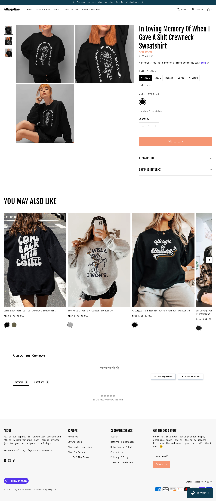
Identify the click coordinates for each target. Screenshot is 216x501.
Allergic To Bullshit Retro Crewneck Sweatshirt (161, 310)
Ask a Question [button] (164, 376)
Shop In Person (77, 452)
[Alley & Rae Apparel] (12, 9)
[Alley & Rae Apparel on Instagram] (9, 460)
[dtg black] (6, 324)
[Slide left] (73, 2)
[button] (57, 9)
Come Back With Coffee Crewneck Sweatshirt (30, 310)
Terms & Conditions (122, 462)
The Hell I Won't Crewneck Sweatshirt (90, 310)
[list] (75, 84)
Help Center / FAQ (121, 447)
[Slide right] (142, 2)
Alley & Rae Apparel (22, 490)
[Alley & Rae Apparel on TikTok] (14, 460)
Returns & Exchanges (123, 441)
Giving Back (75, 441)
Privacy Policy (119, 457)
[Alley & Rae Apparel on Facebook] (5, 460)
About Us (73, 436)
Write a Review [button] (192, 376)
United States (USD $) (197, 482)
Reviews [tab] (19, 381)
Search (114, 436)
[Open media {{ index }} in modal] (45, 54)
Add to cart (175, 141)
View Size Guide (152, 111)
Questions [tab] (39, 381)
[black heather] (198, 328)
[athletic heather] (70, 324)
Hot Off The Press (78, 457)
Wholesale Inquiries (80, 447)
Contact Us (117, 452)
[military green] (14, 324)
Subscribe (161, 464)
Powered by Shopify (46, 490)
